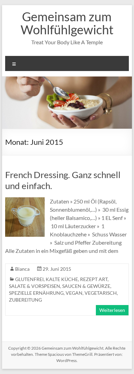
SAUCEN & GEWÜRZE (86, 286)
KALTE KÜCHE (62, 279)
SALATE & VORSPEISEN (34, 286)
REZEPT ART (94, 279)
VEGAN (74, 293)
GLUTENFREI (29, 279)
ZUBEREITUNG (25, 300)
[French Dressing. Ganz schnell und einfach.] (25, 200)
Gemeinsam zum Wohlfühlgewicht (67, 23)
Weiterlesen (112, 310)
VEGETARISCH (101, 293)
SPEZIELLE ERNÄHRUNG (36, 293)
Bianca (22, 269)
